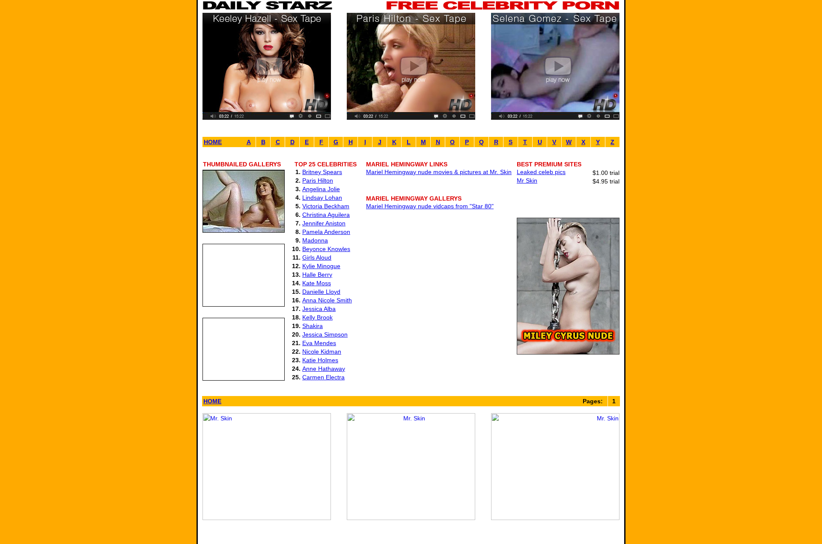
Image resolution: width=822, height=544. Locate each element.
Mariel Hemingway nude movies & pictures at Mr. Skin (439, 172)
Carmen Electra (323, 377)
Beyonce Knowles (326, 248)
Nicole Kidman (321, 351)
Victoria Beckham (325, 206)
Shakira (312, 325)
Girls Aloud (316, 257)
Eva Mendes (319, 343)
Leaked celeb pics (541, 172)
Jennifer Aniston (323, 223)
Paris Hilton (317, 180)
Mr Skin (527, 180)
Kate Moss (316, 283)
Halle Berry (317, 274)
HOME (213, 142)
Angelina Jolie (321, 189)
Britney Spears (322, 172)
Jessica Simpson (325, 334)
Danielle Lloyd (321, 291)
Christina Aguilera (326, 214)
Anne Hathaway (323, 368)
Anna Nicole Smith (327, 300)
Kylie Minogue (321, 266)
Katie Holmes (320, 360)
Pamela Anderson (326, 231)
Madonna (315, 240)
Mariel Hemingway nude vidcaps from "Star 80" (430, 206)
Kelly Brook (317, 317)
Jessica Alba (319, 308)
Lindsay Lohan (322, 197)
